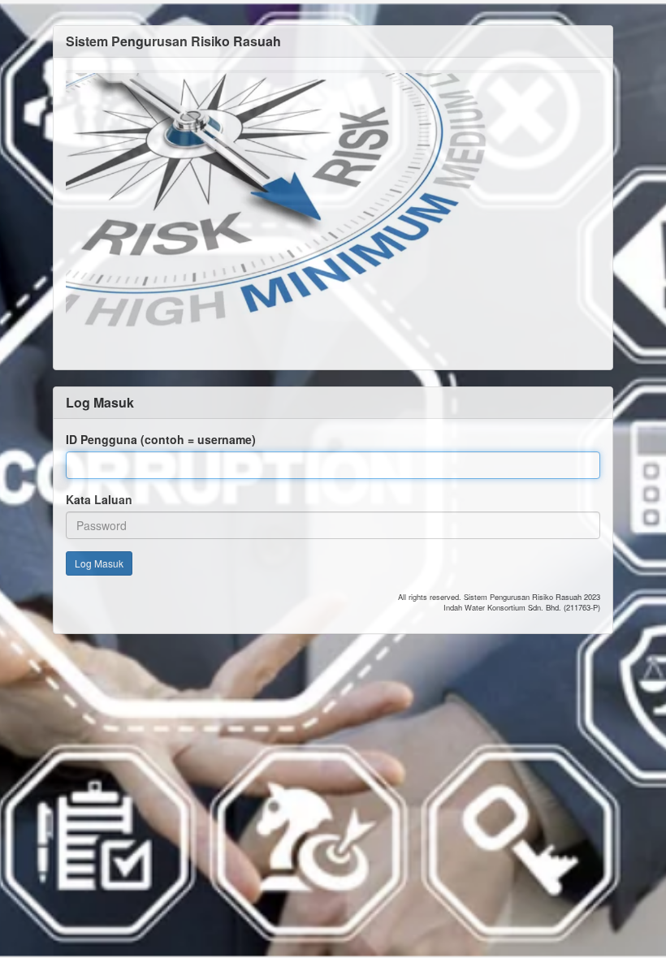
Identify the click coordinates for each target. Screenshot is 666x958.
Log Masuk (99, 563)
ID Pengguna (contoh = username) (161, 439)
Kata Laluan (99, 499)
